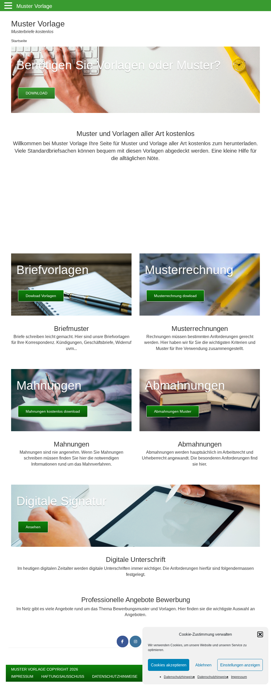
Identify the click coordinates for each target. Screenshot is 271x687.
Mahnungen (49, 385)
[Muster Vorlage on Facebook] (122, 641)
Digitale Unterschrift (135, 559)
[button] (260, 634)
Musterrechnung (189, 270)
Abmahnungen (185, 385)
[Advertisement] (135, 203)
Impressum (239, 677)
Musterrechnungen (199, 329)
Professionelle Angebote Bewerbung (135, 600)
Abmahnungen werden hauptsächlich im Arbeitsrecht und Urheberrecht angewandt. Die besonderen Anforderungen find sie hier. (200, 458)
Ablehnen (203, 665)
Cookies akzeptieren (168, 665)
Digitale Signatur (61, 501)
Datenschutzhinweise (179, 677)
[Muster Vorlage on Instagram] (135, 641)
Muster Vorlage (38, 23)
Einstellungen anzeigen (240, 665)
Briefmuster (71, 329)
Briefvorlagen (52, 270)
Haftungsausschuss (62, 676)
